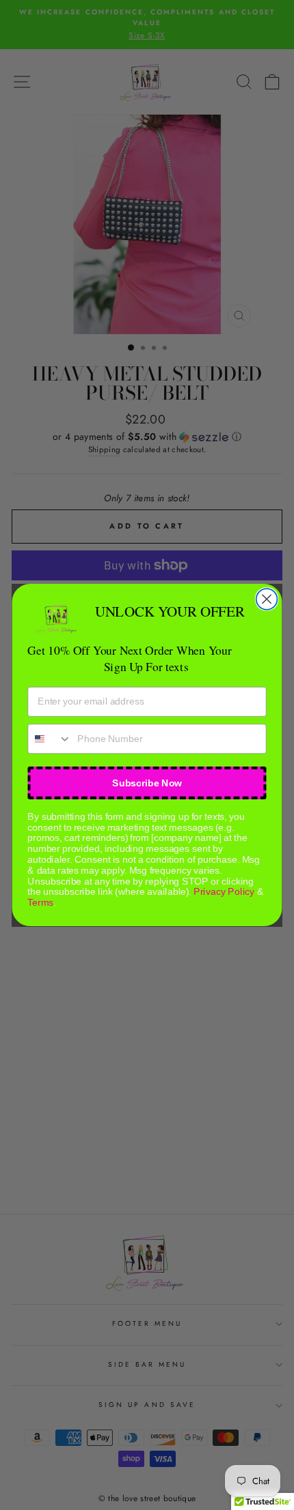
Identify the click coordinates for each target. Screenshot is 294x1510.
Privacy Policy (223, 892)
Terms (40, 903)
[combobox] (49, 738)
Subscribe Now (147, 783)
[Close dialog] (267, 599)
